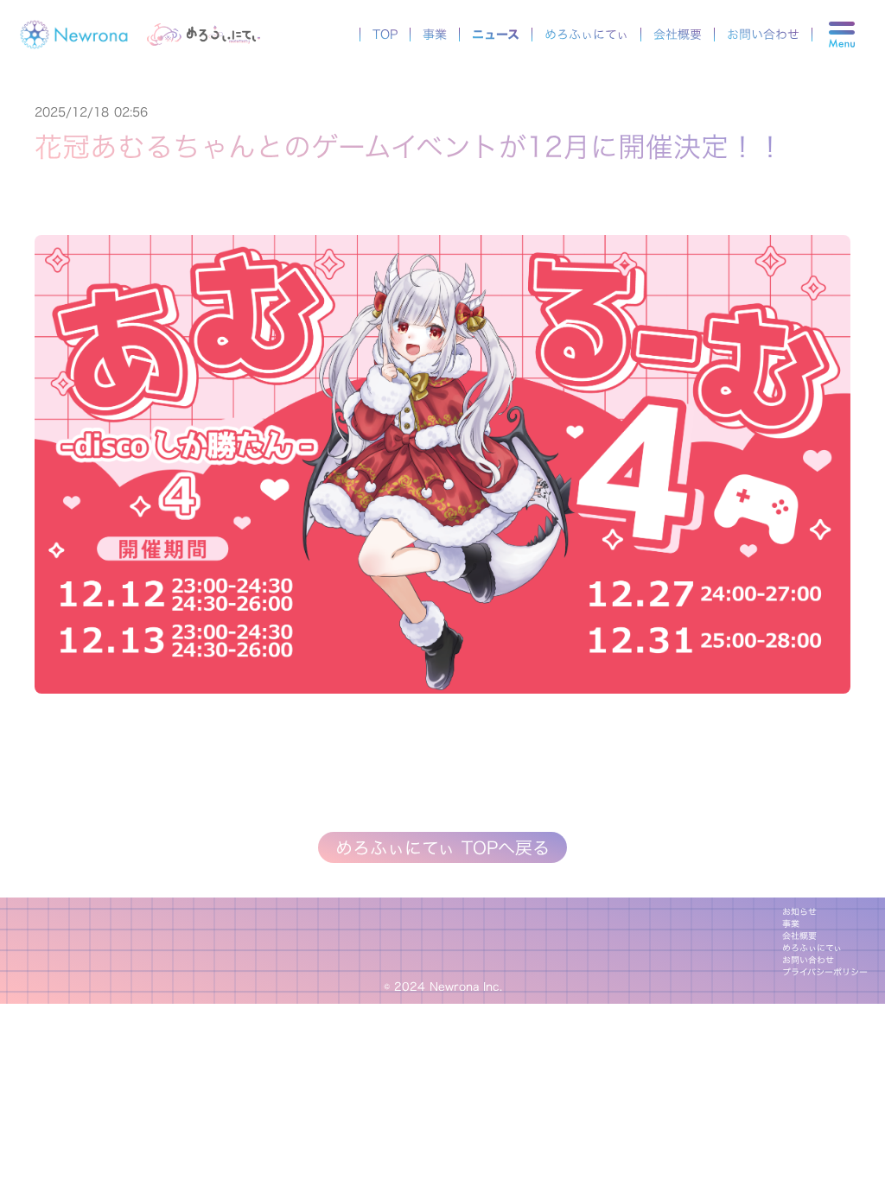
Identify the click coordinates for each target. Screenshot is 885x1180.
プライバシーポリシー (825, 973)
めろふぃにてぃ (586, 34)
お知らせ (799, 912)
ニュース (495, 34)
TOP (385, 34)
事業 (435, 34)
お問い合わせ (763, 34)
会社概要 (677, 34)
